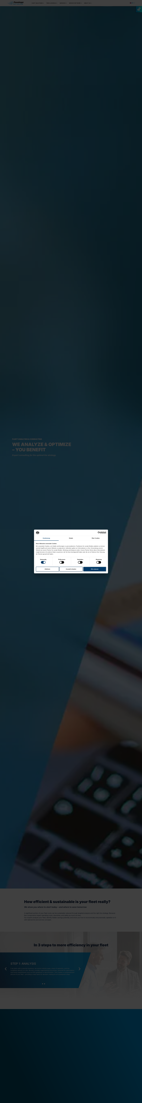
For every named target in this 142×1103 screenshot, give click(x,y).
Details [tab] (71, 538)
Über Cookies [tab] (96, 538)
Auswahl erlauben (71, 569)
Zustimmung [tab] (46, 538)
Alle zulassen (94, 569)
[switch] (61, 562)
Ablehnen (47, 569)
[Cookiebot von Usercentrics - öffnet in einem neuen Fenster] (99, 533)
